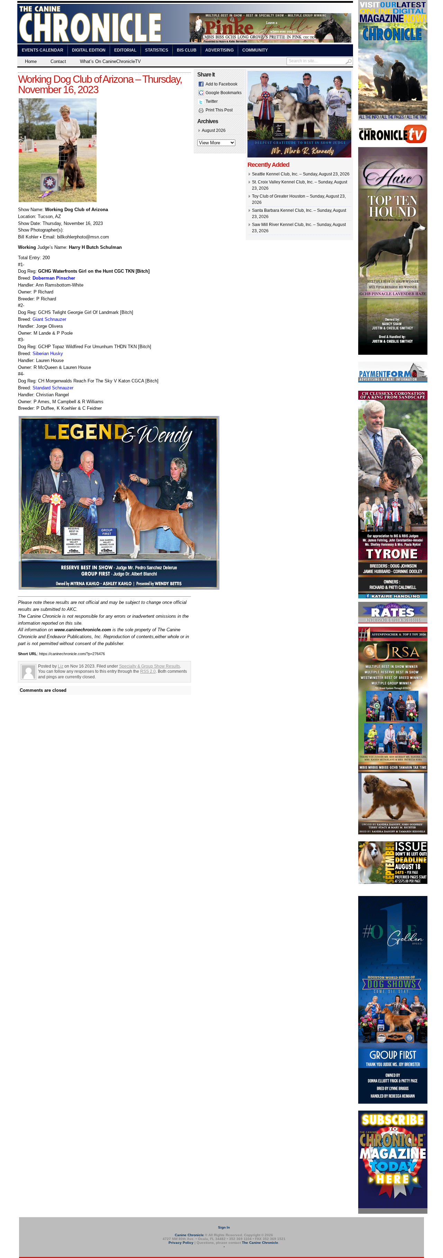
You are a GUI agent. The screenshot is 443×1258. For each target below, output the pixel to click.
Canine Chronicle (189, 1235)
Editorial (125, 50)
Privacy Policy (181, 1243)
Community (255, 50)
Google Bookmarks (224, 92)
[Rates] (392, 621)
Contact (58, 61)
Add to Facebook (221, 84)
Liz (60, 666)
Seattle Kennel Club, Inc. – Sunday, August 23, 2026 (301, 174)
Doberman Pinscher (54, 278)
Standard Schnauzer (53, 387)
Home (31, 61)
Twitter (212, 101)
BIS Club (187, 50)
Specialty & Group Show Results (149, 666)
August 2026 (214, 130)
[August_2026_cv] (392, 119)
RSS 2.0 (148, 671)
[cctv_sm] (392, 142)
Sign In (224, 1227)
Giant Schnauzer (49, 319)
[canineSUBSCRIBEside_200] (392, 1212)
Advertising (219, 50)
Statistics (156, 50)
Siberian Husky (48, 353)
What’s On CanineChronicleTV (110, 61)
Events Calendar (42, 50)
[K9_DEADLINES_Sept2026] (392, 882)
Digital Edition (89, 50)
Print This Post (219, 110)
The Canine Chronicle (260, 1243)
